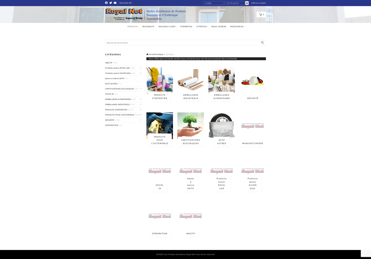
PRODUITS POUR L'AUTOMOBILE (122, 115)
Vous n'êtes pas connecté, (193, 58)
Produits (132, 26)
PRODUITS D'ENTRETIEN (119, 109)
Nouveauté (148, 26)
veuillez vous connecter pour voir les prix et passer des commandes (205, 58)
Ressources (236, 26)
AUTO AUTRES (113, 83)
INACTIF (111, 63)
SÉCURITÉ (112, 120)
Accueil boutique (156, 54)
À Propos (202, 26)
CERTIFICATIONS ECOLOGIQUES (121, 89)
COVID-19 (111, 94)
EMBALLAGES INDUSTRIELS (120, 104)
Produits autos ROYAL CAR (120, 68)
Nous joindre (218, 26)
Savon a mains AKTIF (116, 78)
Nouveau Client (167, 26)
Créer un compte (258, 3)
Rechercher (262, 42)
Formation (186, 26)
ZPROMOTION (113, 125)
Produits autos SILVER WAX (120, 73)
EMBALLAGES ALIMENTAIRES (120, 99)
